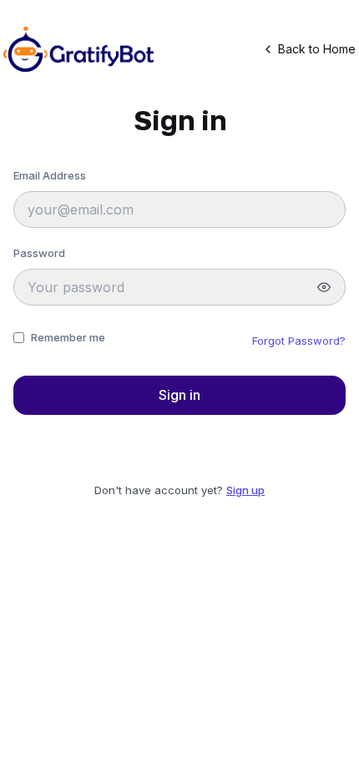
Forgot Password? (299, 340)
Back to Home (317, 49)
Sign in (179, 394)
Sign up (245, 490)
